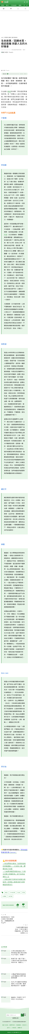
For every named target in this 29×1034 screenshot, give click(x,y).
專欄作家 (20, 1027)
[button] (26, 5)
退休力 (8, 1027)
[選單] (27, 2)
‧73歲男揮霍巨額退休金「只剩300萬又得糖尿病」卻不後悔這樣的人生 (14, 874)
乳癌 (18, 892)
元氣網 (6, 37)
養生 (7, 5)
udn (2, 37)
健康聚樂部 (12, 1025)
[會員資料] (24, 2)
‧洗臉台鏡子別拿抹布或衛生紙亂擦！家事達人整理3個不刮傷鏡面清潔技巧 (14, 882)
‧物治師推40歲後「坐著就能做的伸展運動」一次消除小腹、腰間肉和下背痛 (14, 866)
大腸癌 (4, 896)
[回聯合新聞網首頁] (2, 2)
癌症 (9, 37)
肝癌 (5, 235)
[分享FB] (3, 8)
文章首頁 (14, 1027)
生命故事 (11, 112)
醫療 (20, 5)
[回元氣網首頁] (6, 2)
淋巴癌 (10, 896)
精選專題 (18, 1025)
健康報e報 (15, 1018)
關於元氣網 (5, 1025)
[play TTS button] (8, 74)
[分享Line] (11, 8)
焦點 (2, 5)
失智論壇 (13, 5)
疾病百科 (24, 1025)
